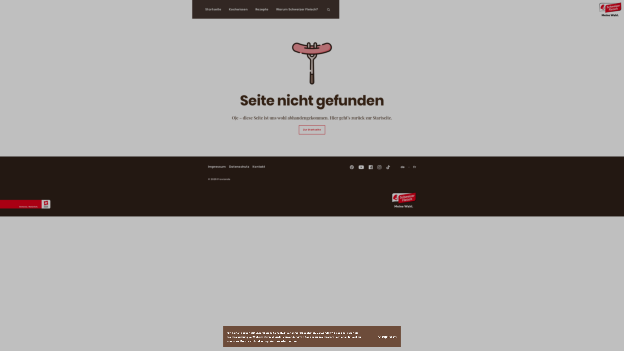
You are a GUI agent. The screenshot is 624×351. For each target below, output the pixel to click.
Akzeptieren (387, 337)
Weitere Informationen (284, 341)
